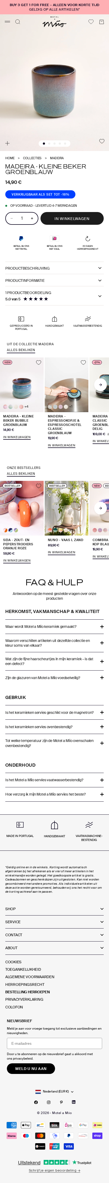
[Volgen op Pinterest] (61, 1102)
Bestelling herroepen (27, 992)
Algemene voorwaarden (29, 976)
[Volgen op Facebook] (36, 1102)
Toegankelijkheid (23, 969)
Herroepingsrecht (24, 984)
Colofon (14, 1007)
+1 (70, 407)
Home (10, 158)
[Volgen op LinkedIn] (73, 1102)
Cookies (13, 962)
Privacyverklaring (24, 999)
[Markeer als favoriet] (102, 141)
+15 (71, 530)
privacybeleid (23, 1058)
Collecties (32, 158)
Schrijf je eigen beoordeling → (54, 1170)
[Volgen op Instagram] (49, 1102)
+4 (26, 407)
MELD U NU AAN (31, 1068)
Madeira (57, 158)
